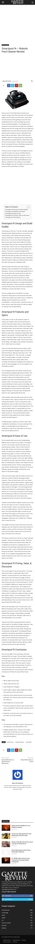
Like (31, 895)
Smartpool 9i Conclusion (13, 217)
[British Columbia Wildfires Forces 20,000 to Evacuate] (6, 828)
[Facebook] (8, 85)
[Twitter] (12, 85)
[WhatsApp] (20, 85)
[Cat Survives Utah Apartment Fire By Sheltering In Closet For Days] (6, 836)
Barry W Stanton (7, 81)
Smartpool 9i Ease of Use (13, 213)
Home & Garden (5, 45)
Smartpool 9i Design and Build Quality (17, 209)
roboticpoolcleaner (19, 742)
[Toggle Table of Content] (27, 207)
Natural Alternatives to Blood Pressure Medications (8, 761)
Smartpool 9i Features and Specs (15, 211)
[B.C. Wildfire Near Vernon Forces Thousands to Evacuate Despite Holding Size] (6, 860)
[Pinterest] (16, 85)
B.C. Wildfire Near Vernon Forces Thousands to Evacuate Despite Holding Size (21, 860)
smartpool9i (28, 742)
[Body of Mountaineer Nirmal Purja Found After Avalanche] (6, 852)
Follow (30, 899)
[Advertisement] (17, 23)
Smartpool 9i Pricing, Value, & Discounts (17, 215)
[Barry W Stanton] (18, 775)
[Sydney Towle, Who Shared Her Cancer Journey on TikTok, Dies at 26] (6, 844)
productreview (10, 742)
